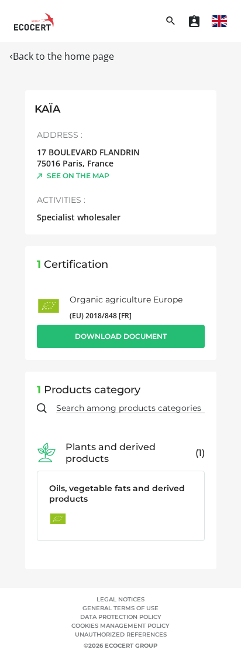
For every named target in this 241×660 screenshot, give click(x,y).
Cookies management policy (120, 626)
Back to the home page (63, 56)
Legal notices (120, 599)
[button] (219, 21)
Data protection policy (120, 617)
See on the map (78, 175)
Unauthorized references (121, 634)
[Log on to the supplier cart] (194, 21)
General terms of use (120, 608)
